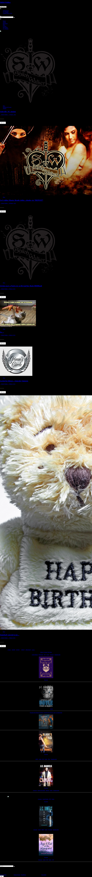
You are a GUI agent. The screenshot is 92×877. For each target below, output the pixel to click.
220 (30, 649)
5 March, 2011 (11, 384)
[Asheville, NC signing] (28, 103)
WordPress (23, 874)
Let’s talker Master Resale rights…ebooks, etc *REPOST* (21, 200)
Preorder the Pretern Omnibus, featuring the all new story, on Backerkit (46, 712)
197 (24, 649)
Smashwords (57, 654)
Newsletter (5, 27)
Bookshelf (5, 23)
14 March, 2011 (12, 203)
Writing (4, 108)
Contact (4, 26)
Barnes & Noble (41, 790)
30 (14, 649)
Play (49, 759)
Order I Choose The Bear (46, 652)
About (4, 22)
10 (12, 649)
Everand (50, 829)
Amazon (52, 654)
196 (22, 649)
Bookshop (41, 654)
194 (18, 649)
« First (8, 649)
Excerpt (46, 680)
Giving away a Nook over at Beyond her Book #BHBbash (21, 286)
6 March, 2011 (11, 335)
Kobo (48, 654)
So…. (2, 332)
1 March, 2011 (11, 638)
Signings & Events (7, 107)
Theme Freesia (17, 874)
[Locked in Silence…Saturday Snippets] (16, 375)
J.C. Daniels (5, 12)
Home (4, 21)
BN (45, 654)
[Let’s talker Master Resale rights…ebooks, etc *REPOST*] (46, 194)
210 (28, 649)
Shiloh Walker (5, 2)
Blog (4, 25)
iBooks (47, 790)
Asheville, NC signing (8, 112)
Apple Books (35, 654)
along (51, 708)
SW (53, 859)
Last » (33, 649)
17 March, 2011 (12, 114)
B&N (43, 829)
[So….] (18, 326)
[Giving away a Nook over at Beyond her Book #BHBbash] (28, 280)
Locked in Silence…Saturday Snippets (14, 381)
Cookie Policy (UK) (7, 13)
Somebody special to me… (9, 635)
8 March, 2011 (11, 289)
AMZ (36, 759)
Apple (40, 759)
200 (26, 649)
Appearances (6, 10)
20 (13, 649)
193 (17, 649)
